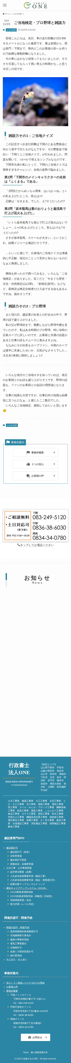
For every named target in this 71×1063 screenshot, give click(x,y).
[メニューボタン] (5, 5)
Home (26, 1052)
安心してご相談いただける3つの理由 (25, 983)
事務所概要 (12, 991)
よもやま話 (11, 30)
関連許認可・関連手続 (17, 927)
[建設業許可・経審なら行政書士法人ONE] (35, 5)
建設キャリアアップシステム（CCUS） (26, 888)
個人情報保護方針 (39, 1052)
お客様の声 (12, 987)
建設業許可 (12, 848)
